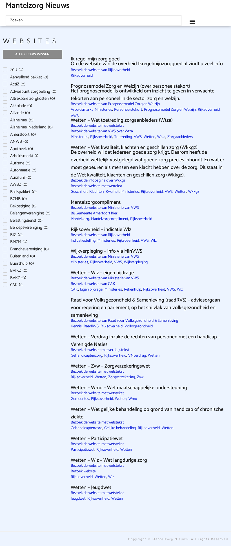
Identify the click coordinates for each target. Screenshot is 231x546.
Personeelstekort (128, 110)
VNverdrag (137, 356)
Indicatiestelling (83, 241)
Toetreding (123, 137)
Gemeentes (80, 399)
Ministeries (103, 110)
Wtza (161, 137)
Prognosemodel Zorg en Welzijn (170, 110)
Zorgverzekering (121, 377)
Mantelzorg (80, 219)
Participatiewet (82, 450)
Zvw (140, 377)
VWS (138, 137)
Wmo (132, 399)
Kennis (76, 326)
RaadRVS (91, 326)
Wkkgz (193, 192)
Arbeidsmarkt (82, 110)
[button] (192, 21)
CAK (74, 290)
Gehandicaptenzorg (86, 356)
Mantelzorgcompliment (109, 219)
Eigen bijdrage (91, 290)
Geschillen (79, 192)
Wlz (154, 241)
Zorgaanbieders (180, 137)
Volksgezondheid (139, 326)
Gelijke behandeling (120, 428)
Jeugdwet (78, 499)
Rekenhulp (132, 290)
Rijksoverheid (82, 76)
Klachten (96, 192)
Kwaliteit (112, 192)
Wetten (149, 137)
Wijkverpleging (136, 262)
